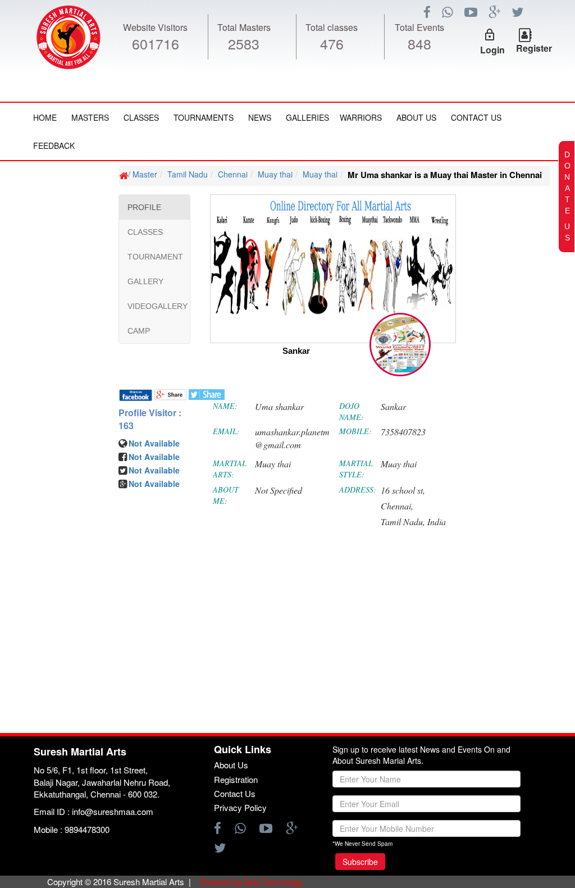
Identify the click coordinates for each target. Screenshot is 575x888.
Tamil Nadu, (403, 521)
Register (534, 48)
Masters (90, 117)
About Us (416, 117)
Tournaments (204, 117)
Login (492, 49)
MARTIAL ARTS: (230, 469)
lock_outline (489, 35)
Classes (141, 117)
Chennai (233, 174)
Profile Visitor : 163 (149, 419)
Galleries (307, 117)
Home (45, 117)
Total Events (419, 27)
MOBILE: (355, 431)
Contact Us (476, 117)
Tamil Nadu (187, 174)
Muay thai (275, 174)
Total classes (331, 27)
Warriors (361, 117)
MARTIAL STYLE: (356, 469)
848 (419, 43)
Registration (236, 779)
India (436, 521)
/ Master (142, 174)
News (259, 117)
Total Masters (244, 27)
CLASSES (145, 231)
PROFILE (144, 207)
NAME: (225, 405)
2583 (243, 43)
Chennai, (397, 506)
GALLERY (145, 281)
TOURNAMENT (155, 256)
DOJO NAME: (351, 411)
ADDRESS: (357, 489)
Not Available (154, 443)
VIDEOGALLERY (157, 306)
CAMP (138, 330)
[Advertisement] (75, 500)
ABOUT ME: (226, 495)
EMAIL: (226, 431)
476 (332, 43)
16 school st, (403, 490)
